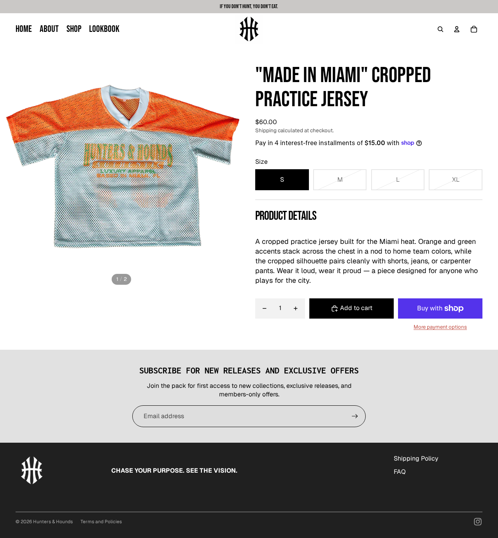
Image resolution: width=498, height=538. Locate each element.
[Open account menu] (456, 29)
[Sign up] (354, 416)
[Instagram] (477, 521)
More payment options (440, 327)
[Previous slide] (6, 166)
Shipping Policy (416, 458)
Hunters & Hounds (53, 522)
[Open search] (440, 29)
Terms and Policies (101, 522)
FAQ (400, 472)
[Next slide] (236, 166)
